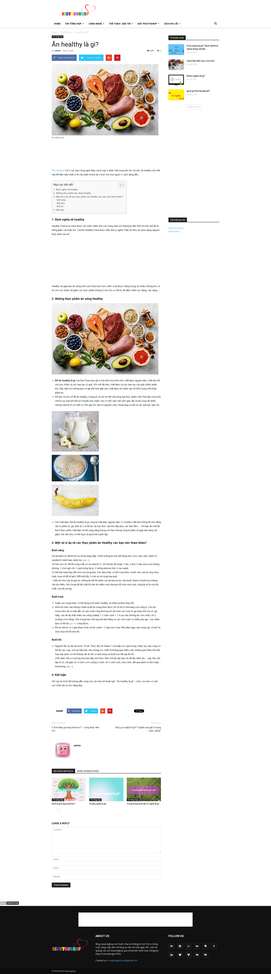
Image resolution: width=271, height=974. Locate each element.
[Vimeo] (188, 955)
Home (57, 23)
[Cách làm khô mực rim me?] (176, 64)
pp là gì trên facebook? (198, 91)
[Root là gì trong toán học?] (69, 789)
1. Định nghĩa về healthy (65, 189)
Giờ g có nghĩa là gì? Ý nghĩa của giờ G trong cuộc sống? (138, 729)
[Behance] (171, 946)
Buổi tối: (60, 206)
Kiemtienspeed (175, 227)
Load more (193, 106)
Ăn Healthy (58, 170)
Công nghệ (95, 23)
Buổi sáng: (61, 200)
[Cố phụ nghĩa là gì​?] (106, 789)
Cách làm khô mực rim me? (201, 61)
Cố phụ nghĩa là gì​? (97, 804)
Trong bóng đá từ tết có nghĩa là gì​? (143, 804)
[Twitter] (180, 955)
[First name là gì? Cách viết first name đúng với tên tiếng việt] (176, 49)
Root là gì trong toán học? (63, 804)
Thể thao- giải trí (119, 23)
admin (58, 50)
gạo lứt (73, 623)
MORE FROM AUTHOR (88, 771)
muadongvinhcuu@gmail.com (123, 960)
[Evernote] (205, 946)
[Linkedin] (171, 955)
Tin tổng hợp (73, 23)
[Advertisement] (162, 11)
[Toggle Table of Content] (119, 185)
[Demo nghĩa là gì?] (176, 79)
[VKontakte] (197, 955)
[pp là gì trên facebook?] (176, 94)
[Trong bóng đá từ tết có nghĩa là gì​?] (144, 789)
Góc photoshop (147, 23)
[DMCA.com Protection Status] (9, 904)
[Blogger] (180, 946)
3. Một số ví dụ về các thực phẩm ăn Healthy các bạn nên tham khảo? (88, 197)
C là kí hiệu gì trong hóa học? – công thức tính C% (75, 729)
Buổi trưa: (61, 203)
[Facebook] (214, 946)
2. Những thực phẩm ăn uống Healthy (72, 193)
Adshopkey (174, 231)
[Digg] (197, 946)
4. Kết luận (58, 210)
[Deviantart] (188, 946)
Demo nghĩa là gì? (196, 76)
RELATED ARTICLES (63, 771)
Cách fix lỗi (171, 23)
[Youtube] (205, 955)
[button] (215, 23)
